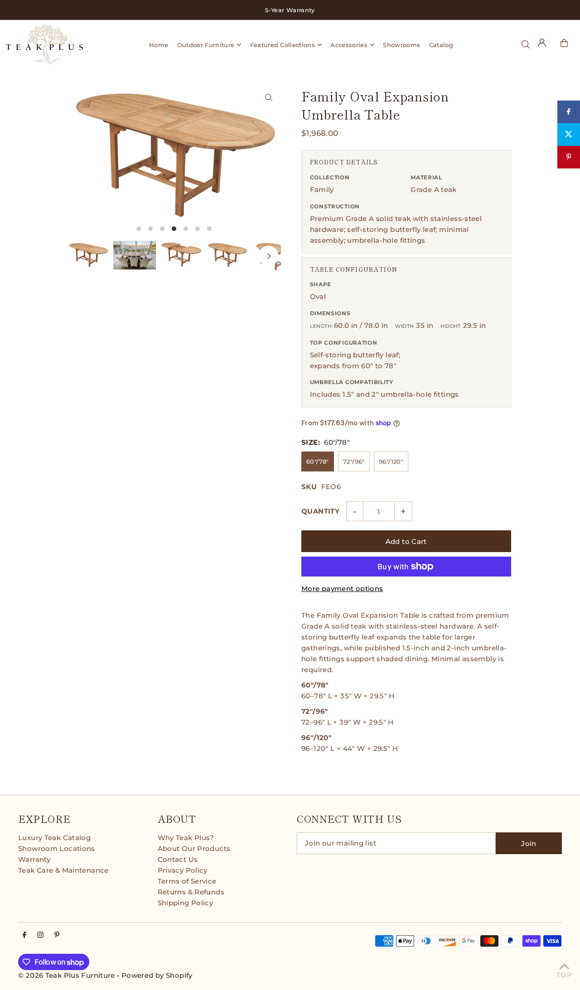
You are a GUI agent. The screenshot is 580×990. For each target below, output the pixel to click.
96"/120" (391, 461)
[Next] (268, 256)
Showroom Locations (56, 848)
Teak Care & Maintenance (63, 870)
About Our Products (194, 848)
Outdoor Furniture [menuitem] (206, 44)
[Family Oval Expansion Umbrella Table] (268, 97)
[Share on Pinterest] (568, 157)
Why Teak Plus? (186, 837)
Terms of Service (187, 881)
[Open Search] (526, 44)
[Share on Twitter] (568, 134)
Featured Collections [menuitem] (282, 44)
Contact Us (178, 859)
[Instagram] (40, 935)
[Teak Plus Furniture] (54, 44)
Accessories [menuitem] (348, 44)
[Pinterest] (56, 935)
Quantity (320, 511)
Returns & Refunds (191, 892)
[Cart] (564, 43)
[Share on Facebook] (568, 112)
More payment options (342, 588)
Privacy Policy (183, 870)
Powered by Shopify (157, 975)
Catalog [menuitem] (441, 44)
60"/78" (317, 461)
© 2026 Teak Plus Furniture (66, 975)
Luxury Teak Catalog (54, 837)
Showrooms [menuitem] (401, 44)
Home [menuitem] (158, 44)
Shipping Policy (185, 903)
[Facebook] (24, 935)
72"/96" (354, 461)
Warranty (34, 859)
